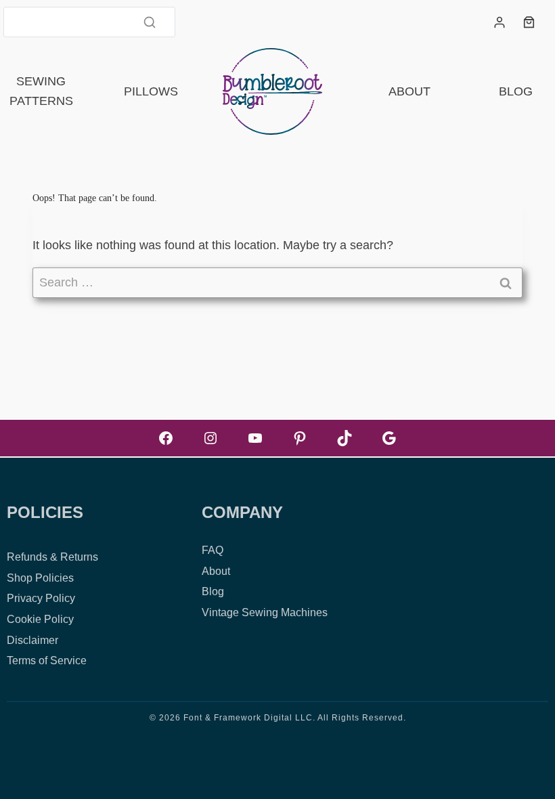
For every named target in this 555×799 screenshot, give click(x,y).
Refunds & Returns (52, 557)
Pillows (151, 91)
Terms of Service (47, 660)
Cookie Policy (40, 619)
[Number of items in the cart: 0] (528, 22)
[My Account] (499, 22)
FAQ (212, 550)
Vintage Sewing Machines (265, 612)
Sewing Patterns (41, 91)
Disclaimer (32, 640)
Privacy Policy (41, 598)
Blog (516, 91)
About (409, 91)
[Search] (150, 21)
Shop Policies (40, 578)
